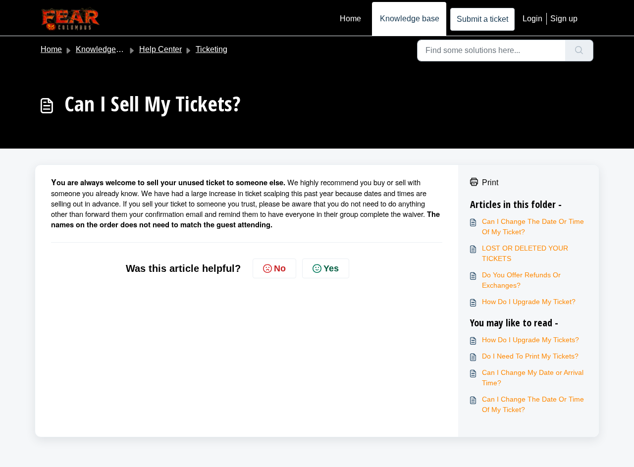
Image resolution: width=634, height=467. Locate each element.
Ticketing (211, 49)
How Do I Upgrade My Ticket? (529, 302)
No (280, 268)
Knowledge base (409, 18)
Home (350, 18)
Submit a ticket (482, 19)
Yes (331, 268)
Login (532, 18)
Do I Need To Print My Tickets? (530, 356)
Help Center (160, 49)
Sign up (564, 18)
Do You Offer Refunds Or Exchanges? (521, 280)
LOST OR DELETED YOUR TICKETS (525, 253)
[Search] (579, 50)
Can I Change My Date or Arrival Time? (532, 377)
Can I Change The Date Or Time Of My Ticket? (533, 226)
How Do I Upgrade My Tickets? (530, 340)
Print (490, 182)
